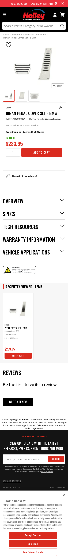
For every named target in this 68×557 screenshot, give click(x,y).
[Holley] (34, 14)
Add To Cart (41, 152)
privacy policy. (47, 528)
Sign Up (56, 459)
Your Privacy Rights (33, 552)
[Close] (64, 495)
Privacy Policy (47, 471)
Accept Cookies (33, 535)
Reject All (33, 543)
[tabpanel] (18, 326)
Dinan (8, 107)
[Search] (62, 26)
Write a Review (18, 402)
